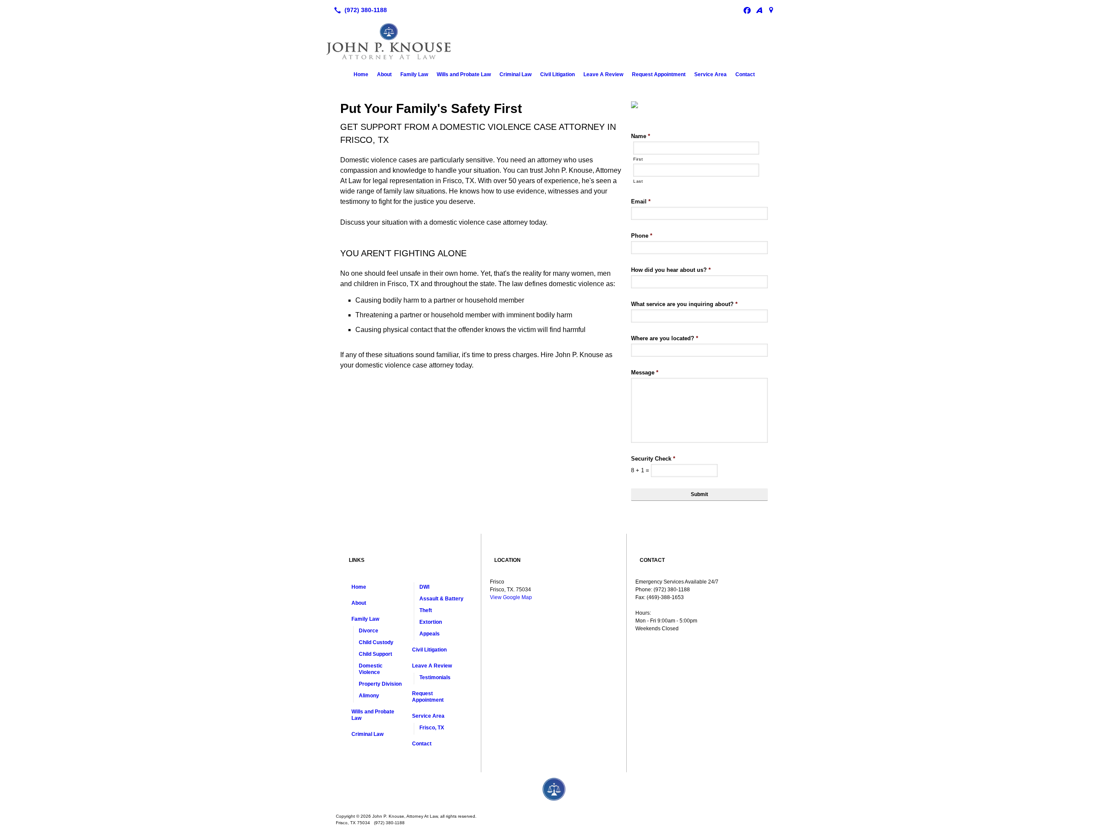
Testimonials (435, 677)
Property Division (380, 684)
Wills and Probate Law (464, 74)
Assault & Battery (441, 599)
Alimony (369, 696)
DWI (424, 587)
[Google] (771, 10)
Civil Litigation (557, 74)
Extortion (430, 622)
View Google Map (511, 597)
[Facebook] (747, 10)
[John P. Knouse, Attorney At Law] (554, 789)
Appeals (429, 634)
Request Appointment (659, 74)
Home (361, 74)
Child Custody (376, 642)
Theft (425, 610)
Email (641, 201)
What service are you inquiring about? (684, 304)
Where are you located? (664, 338)
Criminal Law (515, 74)
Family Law (414, 74)
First (638, 159)
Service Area (710, 74)
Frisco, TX (431, 728)
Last (638, 181)
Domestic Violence (371, 669)
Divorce (368, 631)
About (384, 74)
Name (640, 136)
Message (644, 372)
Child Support (375, 654)
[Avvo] (759, 10)
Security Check (653, 458)
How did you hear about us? (671, 270)
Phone (641, 236)
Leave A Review (603, 74)
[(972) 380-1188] (359, 10)
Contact (745, 74)
